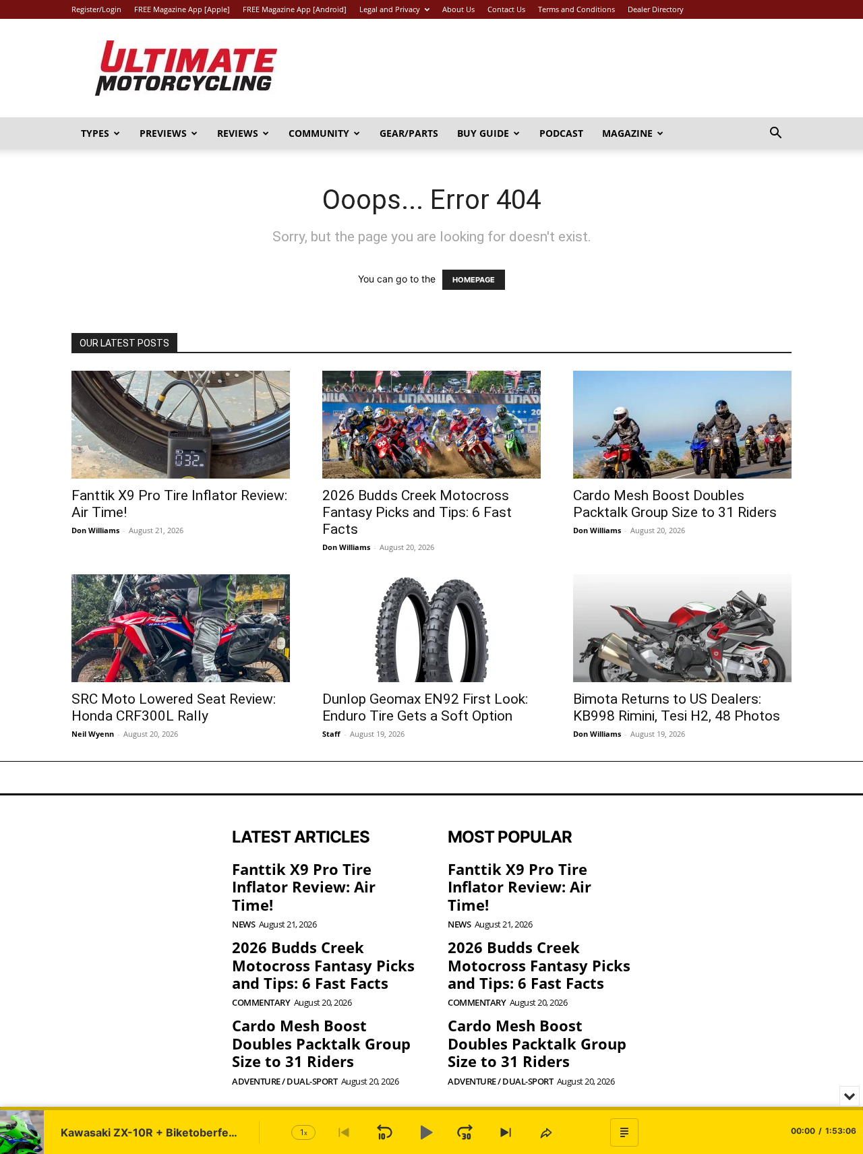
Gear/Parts (409, 133)
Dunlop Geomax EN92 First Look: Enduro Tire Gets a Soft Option (425, 707)
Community (319, 133)
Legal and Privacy (389, 9)
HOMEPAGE (473, 279)
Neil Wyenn (92, 734)
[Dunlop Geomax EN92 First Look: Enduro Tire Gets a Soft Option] (431, 628)
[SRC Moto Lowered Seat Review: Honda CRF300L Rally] (180, 628)
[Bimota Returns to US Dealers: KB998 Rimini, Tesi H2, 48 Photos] (682, 628)
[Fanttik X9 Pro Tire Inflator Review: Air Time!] (180, 425)
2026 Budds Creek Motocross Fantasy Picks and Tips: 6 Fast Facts (417, 512)
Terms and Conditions (576, 9)
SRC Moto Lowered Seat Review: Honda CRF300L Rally (173, 707)
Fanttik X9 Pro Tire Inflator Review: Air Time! (304, 887)
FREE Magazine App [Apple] (182, 9)
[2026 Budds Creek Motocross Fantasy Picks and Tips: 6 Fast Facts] (431, 425)
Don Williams (95, 530)
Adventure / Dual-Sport (284, 1081)
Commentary (261, 1002)
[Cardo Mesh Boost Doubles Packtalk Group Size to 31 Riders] (682, 425)
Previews (163, 133)
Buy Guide (483, 133)
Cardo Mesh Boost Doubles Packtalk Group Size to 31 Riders (675, 503)
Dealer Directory (656, 9)
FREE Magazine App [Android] (295, 9)
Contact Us (506, 9)
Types (95, 133)
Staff (331, 734)
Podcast (561, 133)
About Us (458, 9)
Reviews (237, 133)
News (243, 924)
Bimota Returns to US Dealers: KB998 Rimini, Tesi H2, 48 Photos (676, 707)
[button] (775, 134)
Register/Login (96, 9)
